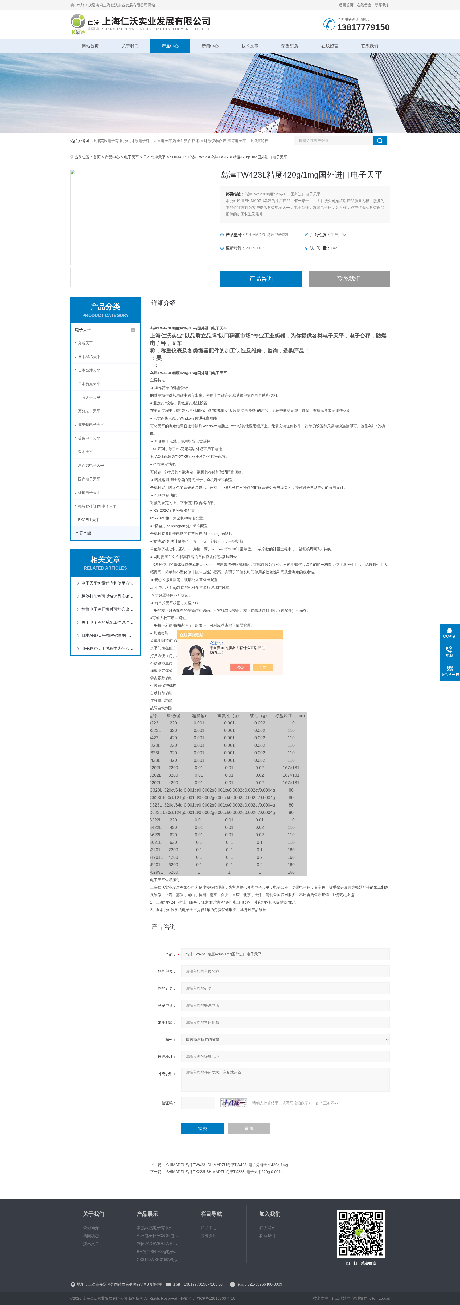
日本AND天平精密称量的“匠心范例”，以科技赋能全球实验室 (108, 635)
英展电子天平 (89, 438)
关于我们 (130, 46)
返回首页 (346, 5)
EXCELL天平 (89, 520)
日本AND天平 (89, 357)
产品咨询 (261, 278)
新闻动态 (91, 1235)
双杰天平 (85, 452)
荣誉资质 (289, 46)
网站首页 (90, 46)
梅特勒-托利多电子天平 (97, 506)
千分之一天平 (89, 397)
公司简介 (91, 1227)
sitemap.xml (379, 1298)
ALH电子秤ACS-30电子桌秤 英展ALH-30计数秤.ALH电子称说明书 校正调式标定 (158, 1235)
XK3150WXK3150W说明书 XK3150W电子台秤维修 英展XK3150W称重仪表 (158, 1259)
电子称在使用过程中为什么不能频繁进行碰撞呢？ (108, 648)
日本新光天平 (89, 384)
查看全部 (83, 533)
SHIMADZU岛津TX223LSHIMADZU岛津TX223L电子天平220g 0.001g (224, 1172)
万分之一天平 (89, 411)
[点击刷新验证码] (233, 1102)
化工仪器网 (341, 1298)
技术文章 (249, 46)
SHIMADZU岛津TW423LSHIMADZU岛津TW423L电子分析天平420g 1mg (227, 1165)
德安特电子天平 (91, 424)
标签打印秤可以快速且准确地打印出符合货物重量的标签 (108, 596)
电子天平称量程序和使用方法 (107, 583)
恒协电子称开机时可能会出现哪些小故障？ (108, 609)
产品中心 (170, 46)
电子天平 (131, 157)
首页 (97, 157)
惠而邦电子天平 (91, 465)
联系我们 (382, 5)
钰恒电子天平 (89, 492)
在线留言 (364, 5)
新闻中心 (210, 46)
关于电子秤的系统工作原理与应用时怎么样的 (108, 622)
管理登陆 (359, 1298)
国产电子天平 (89, 479)
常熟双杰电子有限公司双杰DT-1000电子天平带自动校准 (158, 1227)
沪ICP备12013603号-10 (215, 1298)
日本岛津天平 (154, 157)
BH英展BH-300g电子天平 (158, 1251)
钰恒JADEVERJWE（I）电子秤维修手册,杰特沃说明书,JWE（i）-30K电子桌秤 (158, 1243)
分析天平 (85, 343)
